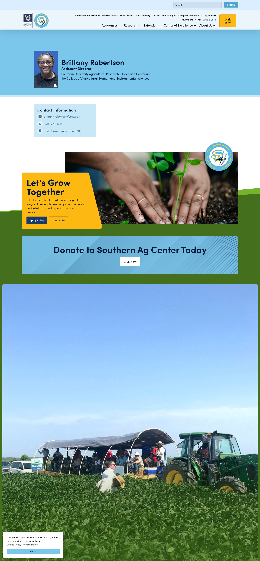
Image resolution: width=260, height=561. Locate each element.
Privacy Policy (30, 544)
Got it (33, 551)
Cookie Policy (14, 544)
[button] (111, 25)
